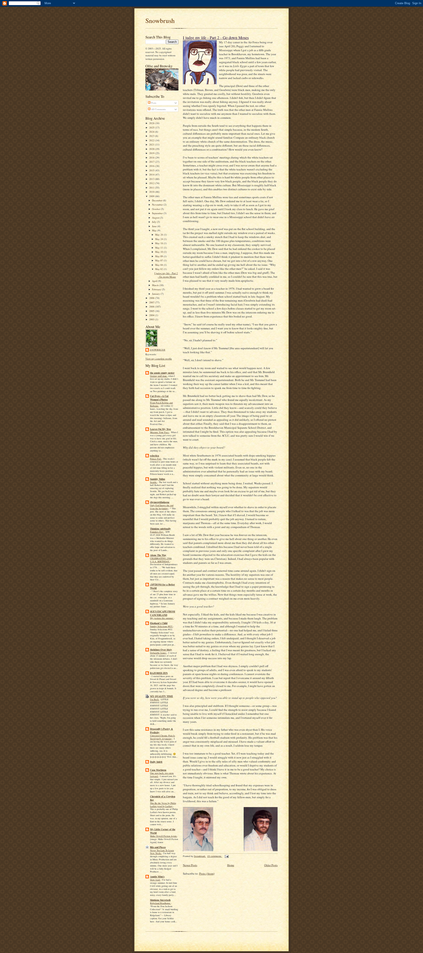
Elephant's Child (158, 623)
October (156, 209)
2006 (152, 306)
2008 (152, 298)
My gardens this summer (162, 618)
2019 (152, 153)
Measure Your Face (159, 432)
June (154, 226)
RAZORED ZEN (159, 673)
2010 (152, 191)
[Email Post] (226, 856)
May (154, 230)
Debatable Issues (158, 652)
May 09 (159, 256)
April (155, 281)
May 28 (159, 234)
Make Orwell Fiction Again (163, 836)
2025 (152, 127)
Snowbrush (160, 20)
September (157, 213)
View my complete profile (158, 358)
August (156, 217)
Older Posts (271, 865)
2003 (152, 319)
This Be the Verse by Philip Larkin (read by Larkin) (163, 805)
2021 (152, 144)
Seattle (153, 482)
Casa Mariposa (158, 770)
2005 (152, 311)
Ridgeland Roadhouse (160, 903)
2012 (152, 183)
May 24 (159, 239)
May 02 (159, 269)
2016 (152, 166)
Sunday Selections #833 (161, 626)
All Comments (158, 109)
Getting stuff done (158, 375)
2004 (152, 315)
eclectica (154, 455)
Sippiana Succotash (160, 900)
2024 (152, 131)
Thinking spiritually (160, 528)
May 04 (159, 264)
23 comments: (214, 856)
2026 (152, 123)
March (155, 285)
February (157, 289)
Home (230, 865)
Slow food (155, 879)
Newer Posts (190, 865)
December (157, 200)
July (154, 221)
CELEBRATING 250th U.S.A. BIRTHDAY (161, 560)
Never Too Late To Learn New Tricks (162, 852)
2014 (152, 174)
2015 (152, 170)
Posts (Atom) (206, 874)
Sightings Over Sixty (161, 649)
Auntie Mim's (157, 876)
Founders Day (157, 531)
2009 (152, 196)
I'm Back (154, 699)
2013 (152, 179)
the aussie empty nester (162, 373)
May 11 (159, 247)
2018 (152, 157)
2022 (152, 140)
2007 (152, 302)
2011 (152, 187)
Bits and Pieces (158, 847)
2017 (152, 161)
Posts (153, 102)
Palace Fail (155, 458)
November (157, 204)
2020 (152, 149)
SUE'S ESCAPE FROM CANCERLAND (162, 613)
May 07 (159, 260)
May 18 (159, 243)
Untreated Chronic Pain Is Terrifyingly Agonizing (162, 737)
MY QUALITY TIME (161, 696)
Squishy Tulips (157, 479)
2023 (152, 136)
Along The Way (158, 555)
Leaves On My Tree (160, 429)
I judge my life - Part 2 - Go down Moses (166, 275)
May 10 (159, 251)
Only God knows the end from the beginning (161, 507)
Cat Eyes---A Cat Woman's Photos (159, 397)
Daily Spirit (156, 762)
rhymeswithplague (159, 502)
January (156, 293)
